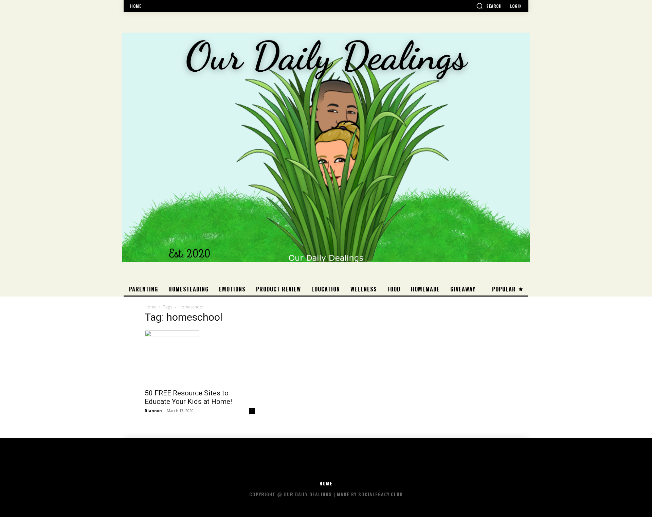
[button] (489, 5)
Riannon (153, 410)
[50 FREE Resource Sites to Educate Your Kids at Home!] (200, 357)
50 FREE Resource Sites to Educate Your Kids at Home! (188, 397)
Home (151, 307)
